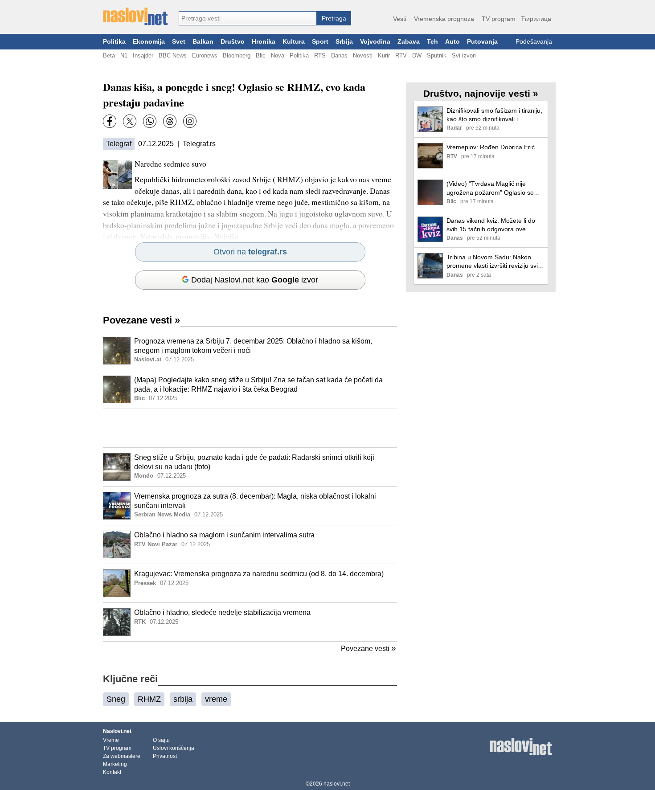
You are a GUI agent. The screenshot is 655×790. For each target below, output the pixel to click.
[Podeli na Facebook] (109, 121)
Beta (109, 55)
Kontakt (112, 772)
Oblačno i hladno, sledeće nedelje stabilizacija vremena (222, 612)
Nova (277, 55)
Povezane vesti (141, 320)
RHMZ (149, 699)
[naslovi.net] (135, 16)
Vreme (111, 740)
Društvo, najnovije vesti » (480, 93)
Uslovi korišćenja (173, 748)
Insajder (143, 55)
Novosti (363, 55)
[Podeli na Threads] (169, 121)
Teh (432, 41)
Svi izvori (464, 55)
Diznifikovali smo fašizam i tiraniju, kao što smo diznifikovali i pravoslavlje (494, 115)
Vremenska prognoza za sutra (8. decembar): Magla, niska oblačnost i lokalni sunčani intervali (255, 500)
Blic (261, 55)
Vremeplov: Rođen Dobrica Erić (490, 147)
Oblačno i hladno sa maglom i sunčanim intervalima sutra (224, 535)
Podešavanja (534, 41)
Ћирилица (536, 18)
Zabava (408, 41)
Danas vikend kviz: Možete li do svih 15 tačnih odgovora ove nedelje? (490, 225)
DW (417, 55)
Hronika (263, 41)
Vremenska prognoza (444, 18)
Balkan (202, 41)
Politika (114, 41)
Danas (339, 55)
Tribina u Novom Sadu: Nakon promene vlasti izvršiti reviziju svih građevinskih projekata (493, 262)
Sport (320, 41)
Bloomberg (236, 55)
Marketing (115, 764)
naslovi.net (336, 784)
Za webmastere (121, 756)
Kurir (384, 55)
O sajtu (161, 740)
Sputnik (436, 55)
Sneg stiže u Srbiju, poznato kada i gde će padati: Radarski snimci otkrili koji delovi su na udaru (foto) (254, 462)
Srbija (344, 41)
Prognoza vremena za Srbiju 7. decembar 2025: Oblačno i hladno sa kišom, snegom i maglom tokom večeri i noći (253, 345)
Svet (178, 41)
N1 (123, 55)
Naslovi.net (117, 731)
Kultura (293, 41)
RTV (401, 55)
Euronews (204, 55)
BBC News (173, 55)
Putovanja (482, 41)
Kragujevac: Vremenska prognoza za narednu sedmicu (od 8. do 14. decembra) (259, 573)
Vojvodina (375, 41)
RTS (320, 55)
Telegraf (118, 143)
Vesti (399, 18)
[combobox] (248, 18)
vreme (216, 699)
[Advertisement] (250, 428)
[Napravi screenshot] (189, 121)
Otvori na (250, 251)
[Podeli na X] (129, 121)
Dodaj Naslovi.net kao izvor (254, 279)
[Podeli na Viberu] (149, 121)
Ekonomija (149, 41)
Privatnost (165, 756)
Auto (452, 41)
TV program (499, 18)
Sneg (115, 699)
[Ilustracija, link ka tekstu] (117, 351)
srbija (182, 699)
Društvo (233, 41)
